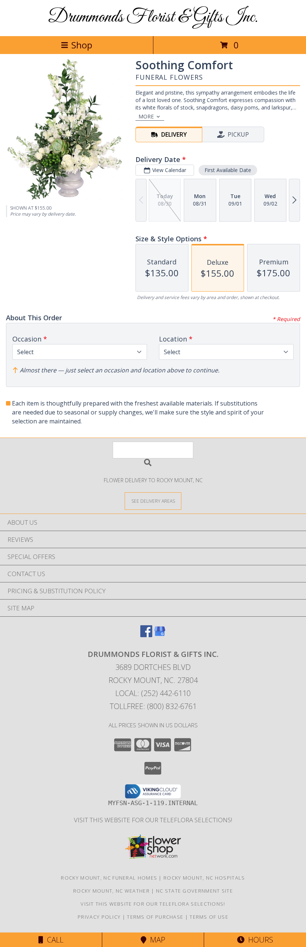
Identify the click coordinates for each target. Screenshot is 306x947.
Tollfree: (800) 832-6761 (153, 706)
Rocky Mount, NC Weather (111, 890)
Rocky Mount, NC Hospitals (204, 877)
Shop (81, 45)
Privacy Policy (99, 916)
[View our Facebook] (146, 634)
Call (53, 940)
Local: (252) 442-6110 (153, 693)
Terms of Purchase (155, 916)
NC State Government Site (194, 890)
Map (155, 940)
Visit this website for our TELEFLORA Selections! (153, 820)
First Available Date (227, 170)
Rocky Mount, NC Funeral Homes (109, 877)
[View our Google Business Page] (160, 634)
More (146, 116)
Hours (258, 940)
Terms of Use (209, 916)
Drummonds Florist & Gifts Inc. (153, 17)
